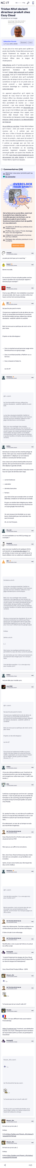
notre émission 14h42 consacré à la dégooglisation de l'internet (18, 119)
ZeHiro (8, 446)
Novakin (8, 1010)
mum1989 (9, 686)
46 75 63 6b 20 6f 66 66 (13, 831)
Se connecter (10, 177)
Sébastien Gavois (10, 41)
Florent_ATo (10, 975)
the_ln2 (8, 530)
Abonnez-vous (18, 245)
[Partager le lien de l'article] (5, 1165)
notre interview (7, 89)
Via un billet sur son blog (10, 126)
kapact (8, 264)
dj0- (7, 303)
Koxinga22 (9, 951)
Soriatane (9, 377)
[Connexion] (28, 3)
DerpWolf (9, 543)
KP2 (7, 784)
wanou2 (8, 252)
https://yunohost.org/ (9, 1029)
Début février (6, 65)
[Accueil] (5, 3)
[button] (33, 3)
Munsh (8, 287)
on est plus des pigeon (20, 551)
